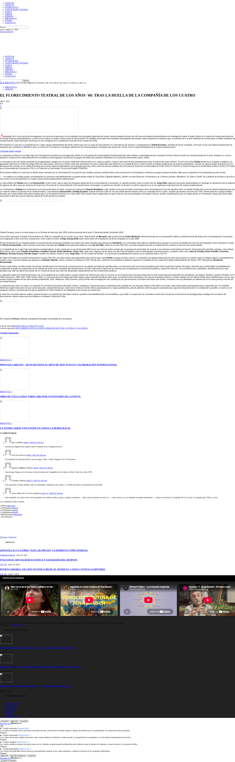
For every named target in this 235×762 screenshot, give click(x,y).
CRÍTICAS (9, 5)
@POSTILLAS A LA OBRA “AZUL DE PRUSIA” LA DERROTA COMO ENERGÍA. (44, 550)
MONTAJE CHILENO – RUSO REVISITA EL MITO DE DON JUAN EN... (39, 648)
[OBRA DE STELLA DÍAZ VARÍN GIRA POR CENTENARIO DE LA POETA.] (14, 390)
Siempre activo (23, 728)
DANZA (8, 12)
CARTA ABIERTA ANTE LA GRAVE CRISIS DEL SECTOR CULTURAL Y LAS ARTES (51, 328)
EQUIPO (8, 21)
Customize (5, 721)
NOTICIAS (9, 3)
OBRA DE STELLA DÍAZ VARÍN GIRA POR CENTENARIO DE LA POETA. (40, 396)
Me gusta (11, 506)
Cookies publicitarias (10, 749)
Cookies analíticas (9, 742)
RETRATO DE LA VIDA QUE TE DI (28, 326)
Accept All (23, 721)
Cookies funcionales (10, 735)
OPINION (9, 89)
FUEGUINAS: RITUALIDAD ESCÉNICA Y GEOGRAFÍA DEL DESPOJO (38, 560)
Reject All (14, 721)
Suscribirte (18, 515)
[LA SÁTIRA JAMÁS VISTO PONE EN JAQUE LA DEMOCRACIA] (14, 421)
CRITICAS (11, 708)
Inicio (2, 83)
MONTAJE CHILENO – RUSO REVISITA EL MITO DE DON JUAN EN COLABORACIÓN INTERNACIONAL (58, 364)
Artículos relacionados (9, 333)
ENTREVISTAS (11, 7)
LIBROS (8, 14)
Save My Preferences (18, 756)
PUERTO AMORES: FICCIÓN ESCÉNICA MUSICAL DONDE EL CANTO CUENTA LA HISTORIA (52, 569)
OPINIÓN (9, 16)
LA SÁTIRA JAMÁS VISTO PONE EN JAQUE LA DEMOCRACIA (35, 428)
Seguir (15, 508)
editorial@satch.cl (17, 625)
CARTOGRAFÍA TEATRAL (16, 10)
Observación (23, 735)
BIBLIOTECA (11, 18)
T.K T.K (3, 565)
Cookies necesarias (9, 728)
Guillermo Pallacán (7, 555)
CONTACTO (10, 23)
